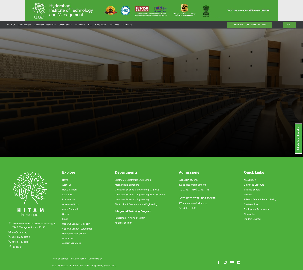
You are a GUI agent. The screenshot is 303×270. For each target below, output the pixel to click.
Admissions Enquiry (298, 138)
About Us (11, 24)
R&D (90, 24)
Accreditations (24, 24)
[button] (12, 25)
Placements (80, 24)
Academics (51, 24)
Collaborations (65, 24)
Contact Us (127, 24)
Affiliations (114, 24)
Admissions (39, 24)
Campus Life (100, 24)
